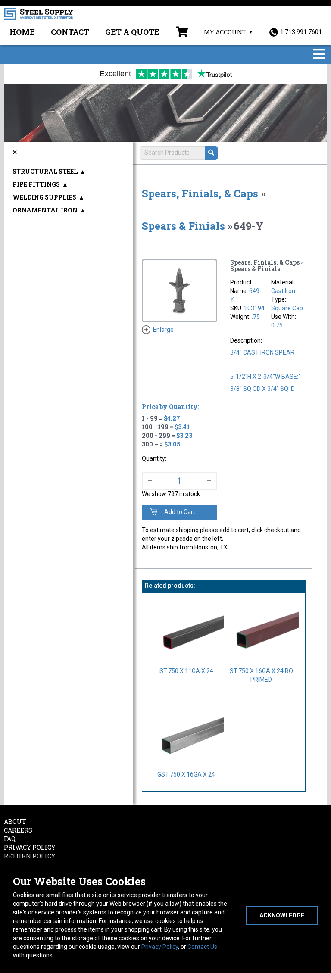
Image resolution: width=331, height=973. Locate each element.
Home (22, 32)
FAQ (10, 839)
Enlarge (163, 329)
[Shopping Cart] (182, 33)
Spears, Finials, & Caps (200, 193)
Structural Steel (45, 171)
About (15, 821)
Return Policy (30, 856)
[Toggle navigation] (319, 54)
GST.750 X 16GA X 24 (186, 774)
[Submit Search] (211, 153)
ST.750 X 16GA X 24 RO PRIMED (261, 675)
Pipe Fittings (36, 184)
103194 (254, 308)
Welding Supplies (44, 197)
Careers (18, 830)
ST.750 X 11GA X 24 (186, 670)
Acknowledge (281, 915)
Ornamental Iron (45, 210)
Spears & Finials (183, 226)
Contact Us (202, 946)
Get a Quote (132, 32)
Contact (70, 32)
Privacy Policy (159, 946)
